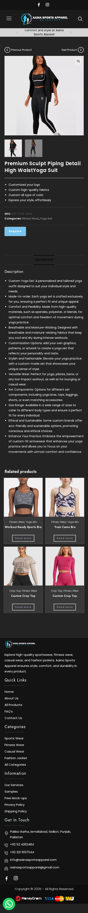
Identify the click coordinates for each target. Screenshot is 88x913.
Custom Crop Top (23, 596)
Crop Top (15, 591)
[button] (9, 19)
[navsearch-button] (80, 18)
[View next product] (81, 50)
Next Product (69, 50)
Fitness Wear (30, 218)
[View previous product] (7, 50)
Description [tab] (44, 260)
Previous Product (21, 50)
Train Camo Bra (65, 527)
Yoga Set (46, 218)
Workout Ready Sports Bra (23, 527)
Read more (23, 538)
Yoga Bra (31, 522)
